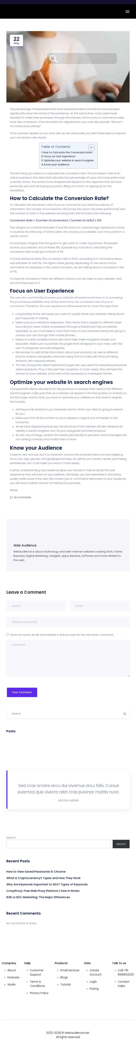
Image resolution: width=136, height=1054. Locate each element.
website (109, 279)
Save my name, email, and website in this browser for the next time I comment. (62, 635)
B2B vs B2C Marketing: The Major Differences (38, 897)
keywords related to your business (44, 409)
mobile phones (65, 335)
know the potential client (83, 454)
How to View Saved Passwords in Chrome (36, 872)
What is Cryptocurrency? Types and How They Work (43, 878)
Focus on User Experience (59, 156)
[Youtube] (116, 1029)
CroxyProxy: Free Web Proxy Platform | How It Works (43, 891)
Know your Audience (56, 164)
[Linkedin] (129, 1039)
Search (11, 837)
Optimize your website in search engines (69, 160)
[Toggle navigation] (127, 11)
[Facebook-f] (103, 1029)
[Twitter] (129, 1029)
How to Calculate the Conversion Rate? (68, 152)
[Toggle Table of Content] (90, 147)
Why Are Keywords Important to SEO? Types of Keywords (47, 884)
